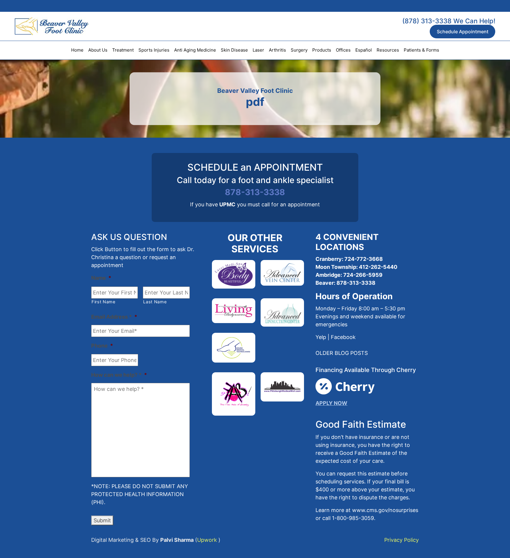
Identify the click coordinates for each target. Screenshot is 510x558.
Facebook (343, 337)
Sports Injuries (153, 50)
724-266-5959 (362, 275)
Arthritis (277, 50)
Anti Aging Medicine (195, 50)
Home (77, 50)
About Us (97, 50)
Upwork (207, 540)
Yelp (321, 337)
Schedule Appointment (462, 31)
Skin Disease (234, 50)
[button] (342, 353)
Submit (102, 520)
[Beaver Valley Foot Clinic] (44, 26)
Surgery (299, 50)
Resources (388, 50)
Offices (343, 50)
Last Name (155, 301)
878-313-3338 (255, 192)
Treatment (123, 50)
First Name (103, 301)
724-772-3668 (363, 259)
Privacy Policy (401, 540)
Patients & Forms (421, 50)
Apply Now (331, 403)
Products (321, 50)
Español (363, 50)
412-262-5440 (378, 267)
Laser (258, 50)
